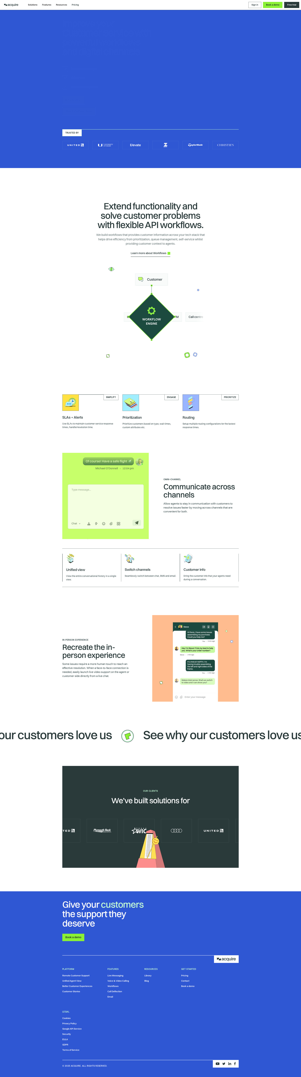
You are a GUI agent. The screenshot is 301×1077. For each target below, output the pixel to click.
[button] (32, 5)
